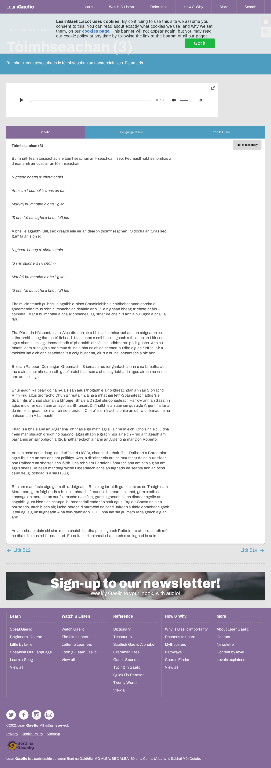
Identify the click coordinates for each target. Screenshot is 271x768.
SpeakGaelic (21, 629)
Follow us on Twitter (11, 715)
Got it (200, 43)
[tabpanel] (135, 341)
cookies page (95, 31)
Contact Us (49, 715)
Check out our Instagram (36, 715)
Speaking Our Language (31, 652)
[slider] (90, 100)
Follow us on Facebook (24, 715)
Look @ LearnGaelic (79, 652)
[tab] (45, 132)
